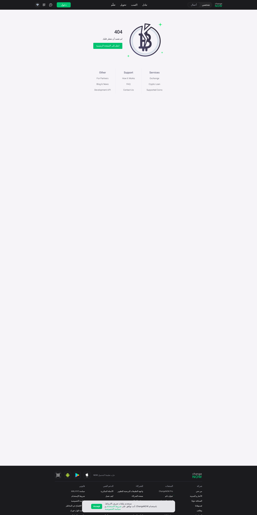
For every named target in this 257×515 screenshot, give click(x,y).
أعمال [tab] (194, 4)
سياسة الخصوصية (78, 501)
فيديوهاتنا (198, 506)
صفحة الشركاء (137, 496)
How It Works (128, 78)
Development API (102, 90)
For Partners (102, 78)
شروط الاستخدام (113, 506)
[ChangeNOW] (218, 5)
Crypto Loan (154, 84)
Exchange (154, 78)
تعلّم (113, 4)
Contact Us (128, 90)
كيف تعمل (109, 496)
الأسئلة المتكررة (107, 491)
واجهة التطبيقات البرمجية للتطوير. (130, 491)
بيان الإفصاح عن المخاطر (75, 506)
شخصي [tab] (206, 4)
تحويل (123, 4)
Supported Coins (154, 90)
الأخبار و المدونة (196, 496)
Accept (96, 506)
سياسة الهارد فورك (77, 510)
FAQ (128, 84)
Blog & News (103, 84)
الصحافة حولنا (197, 501)
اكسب (134, 4)
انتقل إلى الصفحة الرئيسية (107, 45)
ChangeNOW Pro (166, 491)
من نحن (199, 491)
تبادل (144, 4)
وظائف (199, 510)
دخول (64, 4)
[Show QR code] (58, 475)
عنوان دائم (169, 496)
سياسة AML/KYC (78, 491)
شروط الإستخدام (78, 496)
